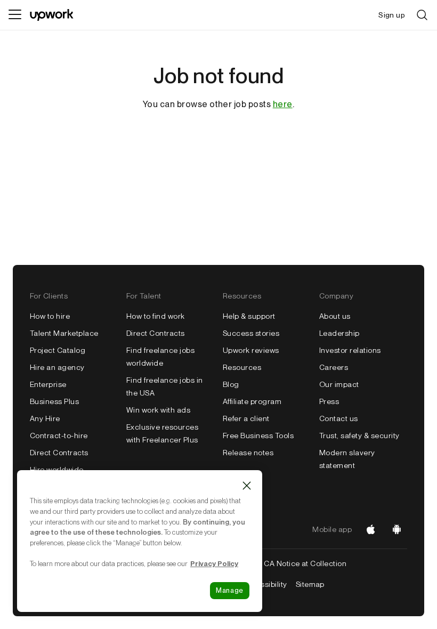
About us (335, 316)
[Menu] (15, 15)
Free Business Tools (258, 435)
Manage (230, 590)
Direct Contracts (59, 452)
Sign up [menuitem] (391, 15)
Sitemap (310, 584)
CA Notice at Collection (305, 563)
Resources (242, 367)
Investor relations (350, 350)
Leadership (339, 333)
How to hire (50, 316)
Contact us (338, 418)
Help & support (249, 316)
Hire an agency (57, 367)
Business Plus (54, 401)
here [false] (283, 104)
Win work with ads (158, 410)
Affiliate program (252, 401)
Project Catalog (57, 350)
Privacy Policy (214, 563)
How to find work (155, 316)
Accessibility (264, 584)
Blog (231, 384)
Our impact (339, 384)
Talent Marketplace (64, 333)
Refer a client (246, 418)
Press (329, 401)
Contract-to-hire (59, 435)
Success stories (251, 333)
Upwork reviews (251, 350)
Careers (333, 367)
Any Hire (45, 418)
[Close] (247, 486)
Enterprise (48, 384)
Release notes (248, 452)
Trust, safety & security (359, 435)
